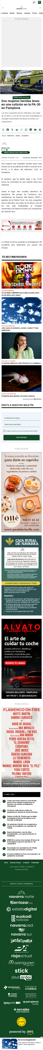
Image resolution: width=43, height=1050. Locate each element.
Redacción (5, 148)
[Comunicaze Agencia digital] (22, 875)
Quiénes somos (15, 863)
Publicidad (35, 863)
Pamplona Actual (22, 97)
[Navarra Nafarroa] (21, 1010)
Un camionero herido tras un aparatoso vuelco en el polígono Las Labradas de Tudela (20, 826)
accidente (25, 136)
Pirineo (34, 13)
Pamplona (10, 136)
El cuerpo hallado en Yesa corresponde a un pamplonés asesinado (22, 855)
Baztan (12, 13)
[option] (21, 8)
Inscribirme (21, 437)
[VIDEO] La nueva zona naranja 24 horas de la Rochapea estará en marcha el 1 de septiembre (21, 842)
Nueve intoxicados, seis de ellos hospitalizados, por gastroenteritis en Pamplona (20, 834)
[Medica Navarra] (30, 988)
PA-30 (4, 136)
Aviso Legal (13, 867)
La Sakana (4, 13)
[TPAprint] (12, 1003)
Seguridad (30, 867)
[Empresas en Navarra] (12, 988)
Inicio (6, 863)
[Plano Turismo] (30, 995)
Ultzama (19, 13)
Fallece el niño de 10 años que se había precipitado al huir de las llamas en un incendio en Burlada (20, 818)
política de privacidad (31, 431)
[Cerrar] (41, 1038)
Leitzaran (27, 13)
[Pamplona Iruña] (30, 1003)
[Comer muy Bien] (12, 995)
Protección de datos (21, 869)
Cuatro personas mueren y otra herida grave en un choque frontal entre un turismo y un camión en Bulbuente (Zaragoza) (20, 803)
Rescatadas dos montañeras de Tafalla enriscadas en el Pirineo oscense (20, 849)
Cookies (21, 867)
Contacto (26, 863)
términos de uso (17, 431)
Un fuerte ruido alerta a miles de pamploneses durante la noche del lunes (21, 811)
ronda (18, 136)
